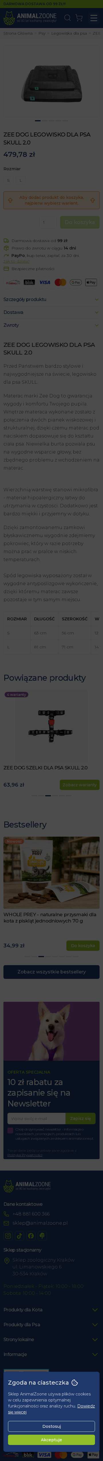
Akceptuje (51, 1439)
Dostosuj (51, 1426)
